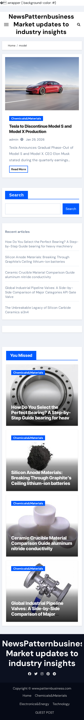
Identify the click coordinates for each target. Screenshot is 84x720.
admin (13, 139)
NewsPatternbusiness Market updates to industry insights (41, 24)
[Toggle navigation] (6, 24)
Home (27, 695)
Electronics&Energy (34, 704)
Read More (18, 169)
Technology (61, 704)
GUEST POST (44, 712)
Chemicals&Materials (26, 118)
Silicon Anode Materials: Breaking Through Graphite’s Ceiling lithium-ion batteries (37, 259)
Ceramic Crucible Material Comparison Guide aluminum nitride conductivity (40, 274)
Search (16, 195)
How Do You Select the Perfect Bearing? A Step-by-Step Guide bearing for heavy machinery (41, 244)
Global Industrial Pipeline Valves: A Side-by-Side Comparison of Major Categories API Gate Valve (40, 292)
